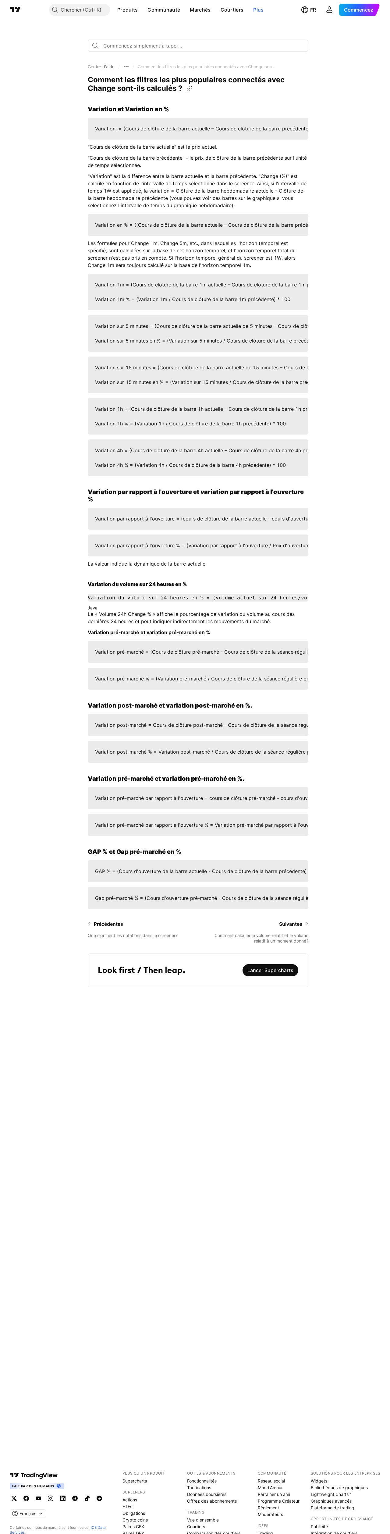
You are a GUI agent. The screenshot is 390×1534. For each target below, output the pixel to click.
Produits (127, 10)
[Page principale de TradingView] (15, 9)
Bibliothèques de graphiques (339, 1487)
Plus (258, 10)
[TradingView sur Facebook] (26, 1498)
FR (313, 10)
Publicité (319, 1526)
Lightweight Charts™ (331, 1494)
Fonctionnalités (202, 1480)
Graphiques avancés (331, 1501)
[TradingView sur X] (14, 1498)
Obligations (133, 1513)
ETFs (127, 1506)
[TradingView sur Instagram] (50, 1498)
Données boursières (206, 1494)
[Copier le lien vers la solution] (189, 88)
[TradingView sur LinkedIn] (62, 1498)
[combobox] (198, 46)
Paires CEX (133, 1526)
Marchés (200, 10)
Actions (129, 1499)
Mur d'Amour (270, 1487)
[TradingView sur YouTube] (38, 1498)
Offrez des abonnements (212, 1501)
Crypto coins (135, 1519)
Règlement (268, 1507)
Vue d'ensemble (203, 1519)
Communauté (163, 10)
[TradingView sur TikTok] (87, 1498)
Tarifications (199, 1487)
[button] (142, 10)
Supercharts (134, 1480)
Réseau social (271, 1480)
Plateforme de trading (332, 1507)
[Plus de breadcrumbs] (126, 66)
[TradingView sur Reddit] (99, 1498)
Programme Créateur (279, 1501)
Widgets (319, 1480)
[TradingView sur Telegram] (75, 1498)
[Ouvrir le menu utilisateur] (329, 10)
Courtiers (232, 10)
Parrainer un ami (274, 1494)
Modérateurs (270, 1514)
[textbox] (200, 46)
